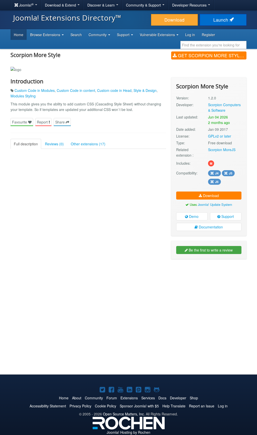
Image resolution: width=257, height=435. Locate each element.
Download (174, 20)
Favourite (20, 122)
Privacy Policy (80, 405)
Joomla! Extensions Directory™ (67, 18)
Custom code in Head (114, 90)
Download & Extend (61, 5)
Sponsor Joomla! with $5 (139, 405)
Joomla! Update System (215, 204)
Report (43, 122)
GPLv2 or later (219, 136)
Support (227, 216)
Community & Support (144, 5)
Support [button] (124, 34)
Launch (221, 20)
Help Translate (173, 405)
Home (18, 34)
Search (76, 34)
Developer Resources (190, 5)
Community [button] (98, 34)
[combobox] (213, 45)
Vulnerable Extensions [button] (158, 34)
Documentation (210, 226)
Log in (190, 34)
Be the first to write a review (210, 250)
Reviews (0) (54, 143)
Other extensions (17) (88, 143)
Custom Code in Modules (35, 90)
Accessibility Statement (48, 405)
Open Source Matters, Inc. (124, 413)
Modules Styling (23, 95)
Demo (193, 216)
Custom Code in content (76, 90)
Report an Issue (201, 405)
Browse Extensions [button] (45, 34)
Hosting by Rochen (128, 432)
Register (208, 34)
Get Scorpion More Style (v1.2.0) (211, 55)
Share (60, 122)
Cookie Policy (105, 405)
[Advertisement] (208, 295)
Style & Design (145, 90)
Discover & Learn (101, 5)
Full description (26, 143)
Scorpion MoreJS (221, 149)
